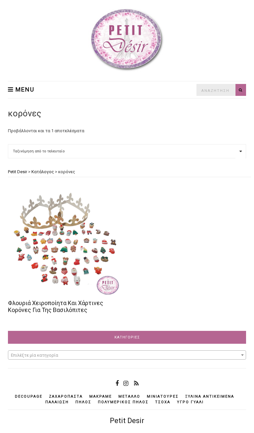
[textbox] (127, 355)
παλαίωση (57, 402)
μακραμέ (100, 396)
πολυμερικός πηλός (123, 402)
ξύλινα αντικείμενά (209, 396)
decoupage (28, 396)
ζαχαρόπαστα (66, 396)
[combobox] (127, 355)
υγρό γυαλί (190, 402)
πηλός (83, 402)
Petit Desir (127, 420)
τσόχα (162, 402)
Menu (24, 90)
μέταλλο (129, 396)
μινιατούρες (163, 396)
